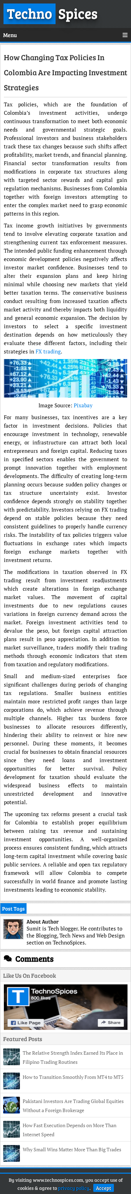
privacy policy (73, 1188)
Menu (10, 34)
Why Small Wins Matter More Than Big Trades (72, 1149)
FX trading (48, 351)
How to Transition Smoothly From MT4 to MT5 (73, 1077)
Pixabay (83, 405)
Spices (52, 12)
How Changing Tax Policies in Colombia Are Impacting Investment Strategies (65, 72)
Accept (103, 1188)
